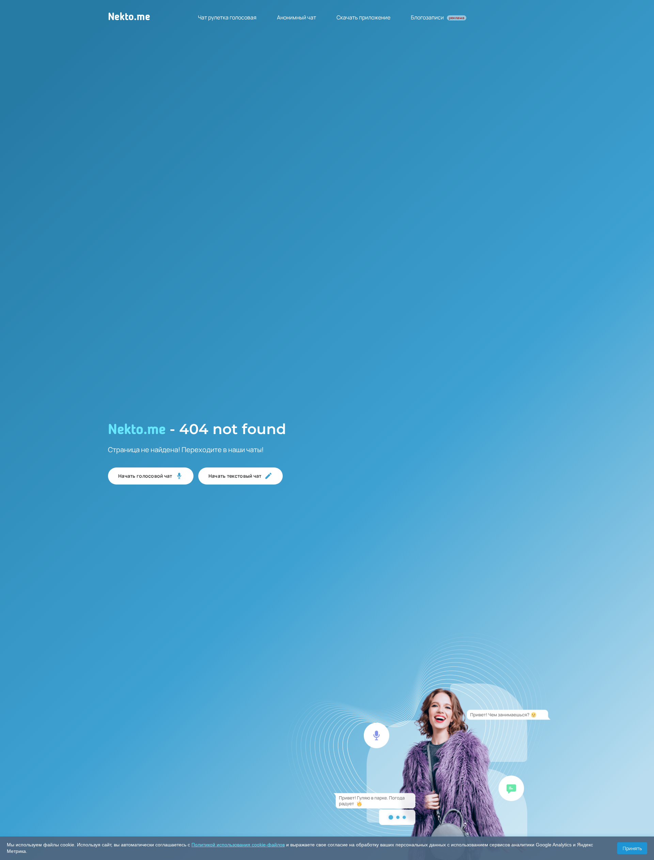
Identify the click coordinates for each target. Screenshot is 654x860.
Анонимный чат (296, 17)
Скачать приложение (363, 17)
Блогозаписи (437, 17)
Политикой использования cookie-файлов (238, 844)
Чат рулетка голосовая (227, 17)
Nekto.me (129, 17)
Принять (632, 848)
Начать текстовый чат (235, 476)
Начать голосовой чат (145, 476)
